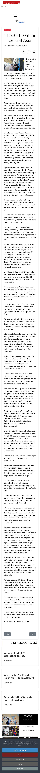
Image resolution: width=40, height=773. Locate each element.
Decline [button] (20, 755)
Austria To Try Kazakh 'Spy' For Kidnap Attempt (19, 676)
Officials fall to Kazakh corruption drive (18, 699)
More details (28, 719)
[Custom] (9, 6)
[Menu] (15, 15)
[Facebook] (2, 6)
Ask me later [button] (20, 759)
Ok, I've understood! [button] (20, 750)
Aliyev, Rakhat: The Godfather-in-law (16, 654)
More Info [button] (20, 769)
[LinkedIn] (34, 52)
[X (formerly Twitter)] (29, 52)
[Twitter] (5, 6)
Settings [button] (20, 764)
